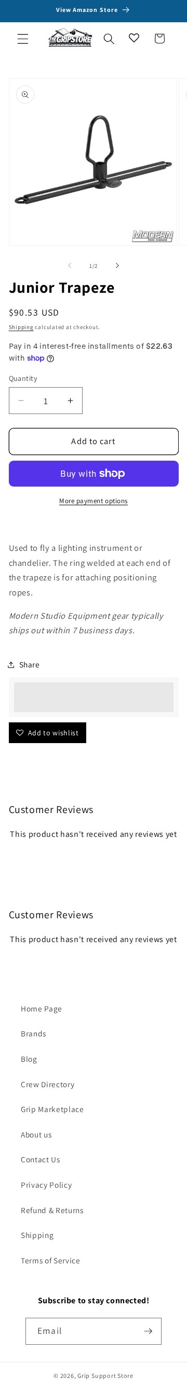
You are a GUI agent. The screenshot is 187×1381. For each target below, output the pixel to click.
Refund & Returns (52, 1210)
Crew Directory (47, 1084)
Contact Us (40, 1159)
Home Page (41, 1008)
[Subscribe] (148, 1331)
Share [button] (29, 664)
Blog (29, 1058)
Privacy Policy (46, 1184)
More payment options (93, 500)
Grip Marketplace (52, 1109)
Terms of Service (51, 1260)
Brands (33, 1033)
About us (36, 1134)
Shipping (21, 327)
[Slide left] (69, 265)
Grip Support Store (105, 1375)
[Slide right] (117, 265)
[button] (22, 38)
